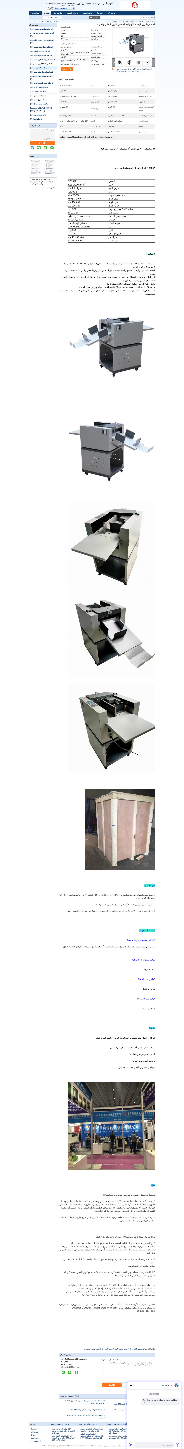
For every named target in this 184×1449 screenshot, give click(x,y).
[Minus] (131, 1385)
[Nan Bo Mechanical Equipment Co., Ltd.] (137, 5)
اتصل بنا (100, 13)
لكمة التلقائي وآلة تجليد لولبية (43, 72)
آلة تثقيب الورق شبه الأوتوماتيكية (44, 59)
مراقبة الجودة (87, 13)
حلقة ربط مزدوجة (40, 91)
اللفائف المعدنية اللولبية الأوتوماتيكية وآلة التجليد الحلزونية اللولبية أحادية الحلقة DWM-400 (91, 1436)
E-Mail (33, 1435)
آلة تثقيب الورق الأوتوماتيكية (43, 55)
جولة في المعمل (72, 13)
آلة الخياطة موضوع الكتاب (141, 1349)
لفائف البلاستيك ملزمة (41, 87)
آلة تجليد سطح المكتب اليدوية (43, 83)
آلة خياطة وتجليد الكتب (51, 21)
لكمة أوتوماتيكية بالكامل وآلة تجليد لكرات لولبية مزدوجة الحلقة (91, 1430)
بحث (95, 18)
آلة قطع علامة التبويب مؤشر (43, 64)
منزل (31, 21)
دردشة (65, 69)
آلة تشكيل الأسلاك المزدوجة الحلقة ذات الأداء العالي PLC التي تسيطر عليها (119, 1431)
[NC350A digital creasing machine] (133, 46)
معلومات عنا (58, 13)
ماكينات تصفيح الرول (41, 104)
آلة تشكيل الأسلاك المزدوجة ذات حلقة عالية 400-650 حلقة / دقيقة (119, 1437)
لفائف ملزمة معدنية (40, 115)
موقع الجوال (35, 1441)
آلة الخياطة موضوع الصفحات (93, 1349)
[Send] (131, 1445)
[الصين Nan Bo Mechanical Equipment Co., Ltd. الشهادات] (36, 173)
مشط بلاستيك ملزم (40, 96)
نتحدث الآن (71, 6)
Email (64, 6)
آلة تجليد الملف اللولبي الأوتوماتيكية (42, 33)
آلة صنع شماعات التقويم (42, 51)
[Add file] (177, 1445)
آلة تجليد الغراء (37, 119)
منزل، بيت (35, 13)
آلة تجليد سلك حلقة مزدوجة (43, 29)
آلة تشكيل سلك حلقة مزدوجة (43, 47)
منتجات (46, 13)
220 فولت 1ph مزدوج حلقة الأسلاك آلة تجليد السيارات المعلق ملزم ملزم (63, 1431)
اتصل (41, 143)
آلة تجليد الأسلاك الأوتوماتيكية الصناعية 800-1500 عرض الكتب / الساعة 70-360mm (63, 1438)
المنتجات (38, 21)
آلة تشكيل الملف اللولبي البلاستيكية (42, 40)
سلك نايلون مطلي (40, 100)
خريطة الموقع (35, 1438)
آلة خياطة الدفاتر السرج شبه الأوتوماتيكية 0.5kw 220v (87, 1410)
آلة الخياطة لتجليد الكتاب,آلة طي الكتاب (117, 1349)
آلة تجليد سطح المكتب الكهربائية (41, 76)
